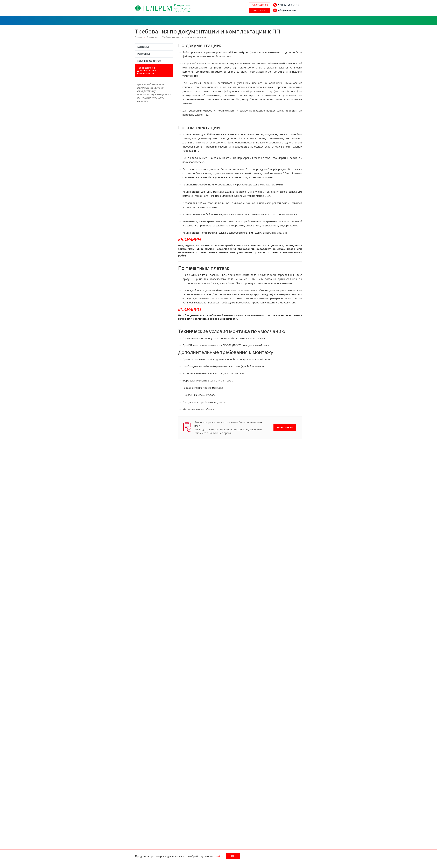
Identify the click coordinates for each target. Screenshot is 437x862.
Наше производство (149, 60)
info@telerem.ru (287, 10)
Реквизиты (143, 53)
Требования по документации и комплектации (146, 70)
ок (233, 856)
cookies (218, 856)
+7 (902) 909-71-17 (288, 5)
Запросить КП (259, 10)
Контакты (143, 46)
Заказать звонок (260, 5)
